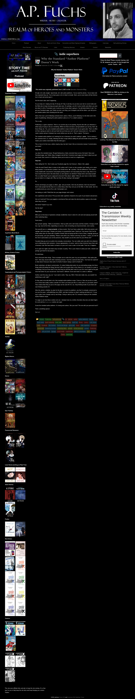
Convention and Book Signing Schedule (73, 43)
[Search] (120, 55)
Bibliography (92, 43)
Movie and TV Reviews (41, 47)
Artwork (82, 47)
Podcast (26, 43)
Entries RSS (62, 697)
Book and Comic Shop (53, 43)
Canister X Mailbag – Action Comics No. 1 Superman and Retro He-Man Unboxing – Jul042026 (114, 273)
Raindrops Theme (80, 697)
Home (13, 43)
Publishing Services (69, 47)
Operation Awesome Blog (78, 89)
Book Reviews (27, 47)
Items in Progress (104, 278)
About (39, 43)
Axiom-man (48, 302)
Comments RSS (71, 697)
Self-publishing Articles (120, 43)
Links (55, 47)
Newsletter (108, 47)
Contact (95, 47)
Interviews (106, 43)
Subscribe (116, 252)
